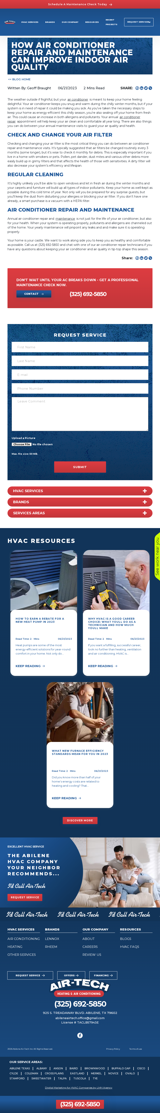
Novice (113, 1073)
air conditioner (78, 99)
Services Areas (29, 513)
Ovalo (130, 1073)
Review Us (91, 955)
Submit (80, 467)
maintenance (65, 219)
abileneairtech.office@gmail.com (80, 1018)
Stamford (17, 1078)
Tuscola (79, 1078)
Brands (50, 22)
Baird (74, 1068)
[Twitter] (146, 88)
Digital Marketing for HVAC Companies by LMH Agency (78, 1087)
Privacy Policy (113, 1049)
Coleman (31, 1073)
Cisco (141, 1068)
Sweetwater (41, 1078)
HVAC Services (30, 22)
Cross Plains (54, 1073)
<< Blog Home (19, 79)
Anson (58, 1068)
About (88, 939)
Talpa (62, 1078)
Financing (101, 975)
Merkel (96, 1073)
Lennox (52, 939)
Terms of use (135, 1049)
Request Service (25, 897)
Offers (69, 975)
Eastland (77, 1073)
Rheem (51, 947)
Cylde (14, 1073)
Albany (41, 1068)
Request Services (138, 22)
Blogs (125, 939)
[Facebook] (137, 88)
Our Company (70, 22)
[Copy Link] (150, 88)
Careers (90, 947)
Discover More (80, 820)
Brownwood (95, 1068)
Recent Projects (111, 22)
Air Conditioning (24, 939)
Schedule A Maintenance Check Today (77, 4)
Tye (95, 1078)
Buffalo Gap (121, 1068)
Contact (31, 293)
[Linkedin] (141, 88)
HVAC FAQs (129, 947)
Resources (92, 22)
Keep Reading (28, 666)
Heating (15, 947)
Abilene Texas (20, 1068)
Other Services (22, 955)
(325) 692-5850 (80, 1104)
